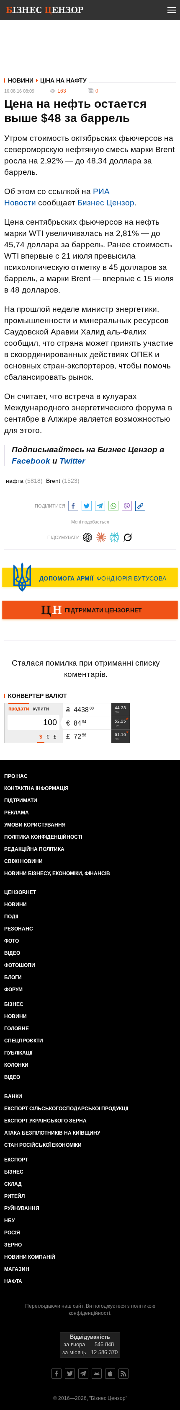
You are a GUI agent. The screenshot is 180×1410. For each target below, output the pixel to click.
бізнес (13, 1172)
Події (11, 917)
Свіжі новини (23, 861)
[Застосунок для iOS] (110, 1374)
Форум (13, 990)
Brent (63, 480)
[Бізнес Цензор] (44, 12)
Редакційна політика (34, 849)
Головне (16, 1029)
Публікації (18, 1053)
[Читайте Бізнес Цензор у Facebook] (56, 1374)
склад (13, 1184)
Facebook (31, 460)
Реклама (16, 813)
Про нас (16, 776)
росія (12, 1233)
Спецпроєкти (23, 1041)
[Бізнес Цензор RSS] (123, 1374)
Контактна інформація (36, 788)
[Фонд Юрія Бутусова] (90, 577)
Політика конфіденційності (43, 837)
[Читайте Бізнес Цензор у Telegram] (83, 1374)
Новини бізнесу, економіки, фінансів (57, 873)
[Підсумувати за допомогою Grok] (128, 536)
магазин (16, 1269)
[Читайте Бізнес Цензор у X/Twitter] (70, 1374)
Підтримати (20, 800)
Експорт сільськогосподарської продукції (66, 1109)
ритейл (14, 1196)
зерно (13, 1245)
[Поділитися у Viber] (127, 504)
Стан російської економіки (43, 1145)
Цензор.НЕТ (20, 892)
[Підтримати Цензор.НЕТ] (90, 611)
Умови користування (35, 825)
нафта (24, 480)
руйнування (21, 1208)
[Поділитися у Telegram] (100, 504)
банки (13, 1096)
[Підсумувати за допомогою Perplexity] (114, 536)
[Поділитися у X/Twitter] (87, 504)
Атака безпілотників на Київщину (52, 1133)
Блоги (13, 977)
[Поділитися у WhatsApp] (113, 504)
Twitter (72, 460)
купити (41, 709)
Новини (20, 80)
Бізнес (13, 1004)
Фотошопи (19, 965)
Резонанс (18, 929)
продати (18, 709)
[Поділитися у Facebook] (73, 504)
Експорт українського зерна (45, 1121)
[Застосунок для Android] (97, 1374)
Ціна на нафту (63, 80)
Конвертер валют (37, 695)
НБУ (9, 1220)
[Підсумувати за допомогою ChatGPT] (87, 536)
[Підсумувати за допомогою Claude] (101, 536)
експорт (16, 1160)
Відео (12, 953)
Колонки (16, 1065)
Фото (11, 941)
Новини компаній (29, 1257)
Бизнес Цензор (105, 202)
